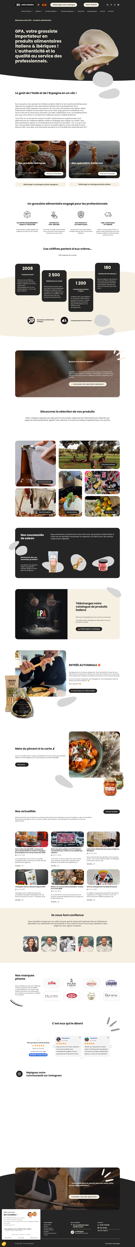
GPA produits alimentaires (38, 1043)
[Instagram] (114, 4)
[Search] (107, 4)
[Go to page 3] (84, 1058)
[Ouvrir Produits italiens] (57, 11)
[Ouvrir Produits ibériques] (74, 11)
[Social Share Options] (17, 1114)
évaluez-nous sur (37, 1054)
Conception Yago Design (112, 1243)
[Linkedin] (118, 4)
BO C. (64, 1038)
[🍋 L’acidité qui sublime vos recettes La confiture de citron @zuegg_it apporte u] (67, 1098)
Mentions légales (103, 1230)
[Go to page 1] (81, 1058)
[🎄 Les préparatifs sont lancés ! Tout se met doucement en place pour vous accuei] (33, 1098)
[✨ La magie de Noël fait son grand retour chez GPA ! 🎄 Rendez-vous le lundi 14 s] (102, 1098)
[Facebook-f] (111, 4)
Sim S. (92, 1038)
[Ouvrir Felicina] (41, 11)
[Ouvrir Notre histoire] (32, 11)
